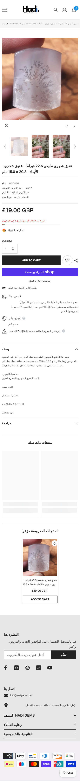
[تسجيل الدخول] (65, 10)
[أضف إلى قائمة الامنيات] (67, 260)
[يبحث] (55, 9)
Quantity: (7, 240)
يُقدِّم (63, 654)
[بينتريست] (27, 668)
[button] (67, 126)
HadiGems (13, 183)
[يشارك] (75, 260)
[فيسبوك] (5, 668)
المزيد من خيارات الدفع (40, 280)
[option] (40, 79)
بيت (3, 23)
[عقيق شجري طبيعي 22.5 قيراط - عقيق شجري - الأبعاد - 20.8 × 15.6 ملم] (40, 557)
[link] (20, 504)
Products (14, 23)
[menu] (4, 9)
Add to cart (31, 260)
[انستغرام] (16, 668)
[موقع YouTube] (50, 668)
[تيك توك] (39, 668)
